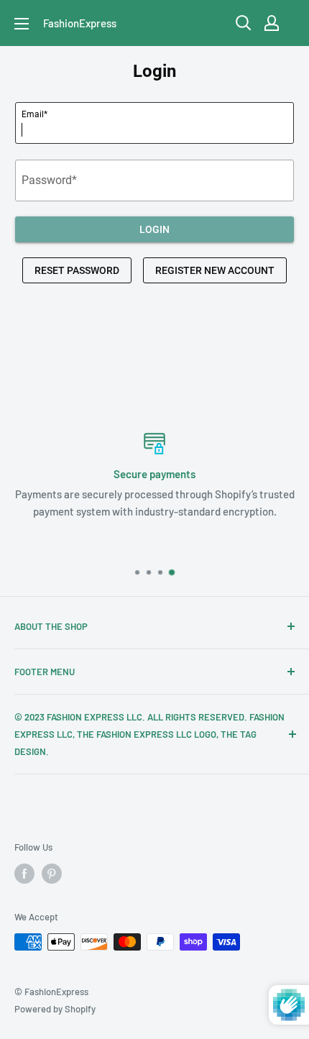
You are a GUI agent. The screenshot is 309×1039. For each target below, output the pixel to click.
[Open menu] (21, 23)
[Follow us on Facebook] (24, 874)
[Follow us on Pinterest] (52, 874)
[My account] (271, 23)
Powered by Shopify (55, 1009)
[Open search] (244, 23)
